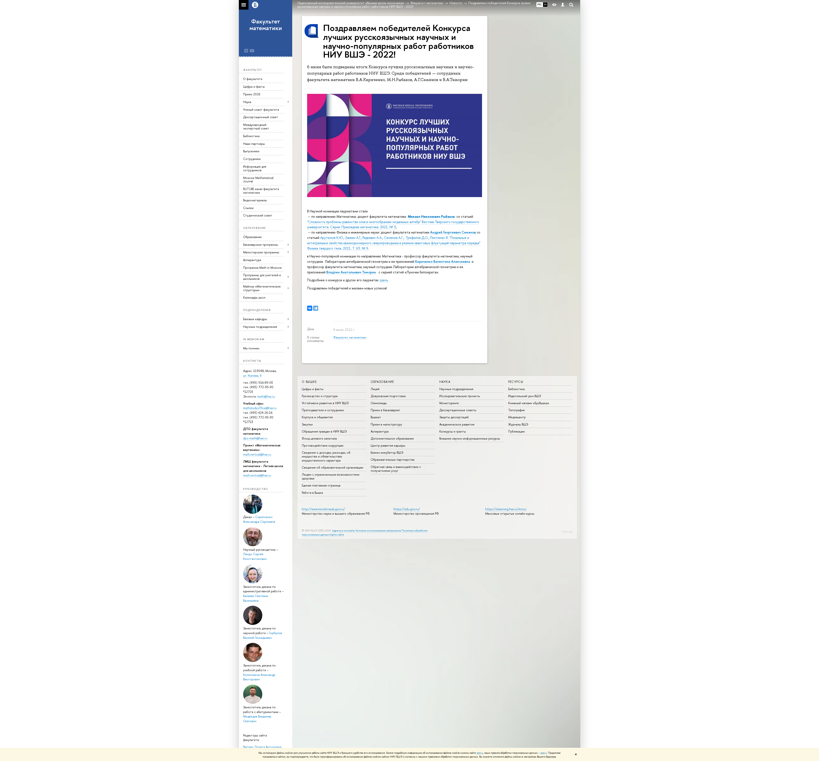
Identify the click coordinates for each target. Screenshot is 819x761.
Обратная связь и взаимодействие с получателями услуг (396, 469)
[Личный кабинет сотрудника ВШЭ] (562, 5)
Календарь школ (254, 297)
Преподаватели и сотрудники (323, 410)
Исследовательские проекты (459, 396)
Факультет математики (265, 24)
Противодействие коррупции (322, 445)
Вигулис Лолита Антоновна (262, 747)
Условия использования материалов (378, 530)
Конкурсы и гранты (452, 431)
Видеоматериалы (255, 200)
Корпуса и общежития (317, 417)
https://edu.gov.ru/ (407, 509)
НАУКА (444, 382)
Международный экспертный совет (256, 126)
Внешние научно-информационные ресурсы (469, 438)
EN (545, 4)
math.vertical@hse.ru (257, 454)
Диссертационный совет (260, 117)
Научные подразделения (456, 389)
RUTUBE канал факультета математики (261, 191)
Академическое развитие (457, 424)
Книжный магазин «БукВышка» (528, 403)
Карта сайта (337, 534)
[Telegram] (315, 308)
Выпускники (251, 151)
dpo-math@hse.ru (255, 438)
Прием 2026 (251, 94)
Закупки (307, 424)
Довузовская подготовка (388, 396)
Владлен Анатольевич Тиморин (351, 272)
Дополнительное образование (392, 438)
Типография (516, 410)
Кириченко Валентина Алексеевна (442, 261)
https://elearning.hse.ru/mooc (505, 509)
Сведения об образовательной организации (332, 467)
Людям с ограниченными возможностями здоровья (330, 476)
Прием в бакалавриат (385, 410)
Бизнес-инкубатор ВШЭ (387, 452)
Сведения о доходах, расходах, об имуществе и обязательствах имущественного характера (326, 456)
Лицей (375, 389)
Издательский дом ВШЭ (524, 396)
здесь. (384, 280)
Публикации (516, 431)
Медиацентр (517, 417)
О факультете (252, 79)
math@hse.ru (266, 396)
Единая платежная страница (321, 485)
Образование (252, 237)
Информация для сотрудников (254, 168)
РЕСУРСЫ (515, 382)
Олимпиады (379, 403)
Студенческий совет (257, 215)
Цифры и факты (254, 86)
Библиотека (251, 136)
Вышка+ (376, 417)
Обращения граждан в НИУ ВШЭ (324, 431)
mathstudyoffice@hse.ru (259, 408)
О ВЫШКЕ (309, 382)
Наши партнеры (254, 144)
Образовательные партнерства (392, 459)
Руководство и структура (320, 396)
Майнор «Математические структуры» (262, 288)
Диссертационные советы (457, 410)
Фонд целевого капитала (319, 438)
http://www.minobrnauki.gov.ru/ (323, 509)
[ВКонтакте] (309, 308)
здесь (480, 753)
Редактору (567, 531)
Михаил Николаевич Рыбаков (431, 216)
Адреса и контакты (343, 530)
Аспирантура (252, 260)
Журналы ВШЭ (518, 424)
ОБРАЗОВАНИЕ (382, 382)
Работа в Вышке (312, 493)
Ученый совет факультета (261, 109)
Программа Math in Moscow (262, 268)
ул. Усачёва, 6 (252, 375)
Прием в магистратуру (386, 424)
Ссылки (248, 208)
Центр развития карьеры (388, 445)
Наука (247, 102)
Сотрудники (252, 159)
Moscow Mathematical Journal (258, 179)
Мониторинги (449, 403)
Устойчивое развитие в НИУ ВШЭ (325, 403)
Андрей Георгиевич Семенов (453, 232)
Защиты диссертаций (454, 417)
